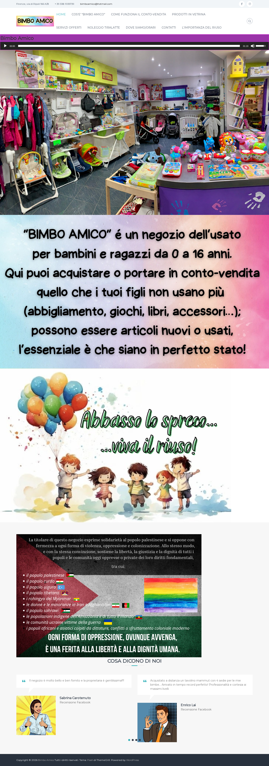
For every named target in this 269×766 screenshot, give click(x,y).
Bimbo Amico (46, 760)
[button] (129, 740)
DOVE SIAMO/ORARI (141, 27)
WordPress (132, 760)
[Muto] (253, 46)
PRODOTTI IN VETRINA (188, 14)
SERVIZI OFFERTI (69, 27)
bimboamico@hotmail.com (96, 3)
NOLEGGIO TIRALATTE (103, 27)
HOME (61, 14)
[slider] (129, 46)
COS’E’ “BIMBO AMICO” (88, 14)
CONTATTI (169, 27)
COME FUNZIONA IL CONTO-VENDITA (138, 14)
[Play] (5, 46)
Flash (90, 760)
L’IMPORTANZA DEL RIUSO (202, 27)
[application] (134, 46)
